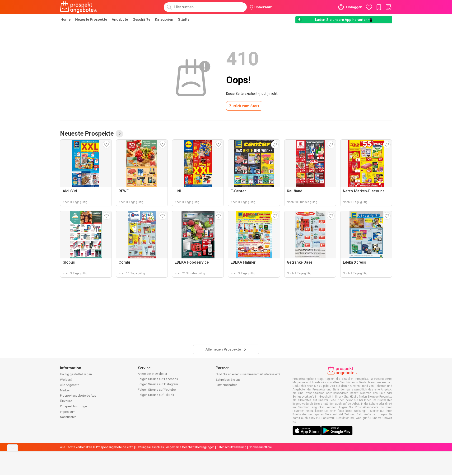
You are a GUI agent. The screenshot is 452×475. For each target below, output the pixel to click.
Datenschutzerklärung (232, 447)
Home (65, 19)
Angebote (120, 19)
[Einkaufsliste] (388, 7)
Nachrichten (68, 417)
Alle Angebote (69, 385)
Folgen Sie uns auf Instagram (158, 384)
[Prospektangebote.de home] (79, 7)
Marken (65, 390)
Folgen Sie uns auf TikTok (156, 395)
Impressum (67, 411)
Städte (183, 19)
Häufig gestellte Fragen (76, 374)
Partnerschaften (226, 385)
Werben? (66, 379)
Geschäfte (141, 19)
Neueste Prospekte (91, 19)
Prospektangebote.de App (78, 395)
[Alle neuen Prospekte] (119, 134)
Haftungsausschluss (149, 447)
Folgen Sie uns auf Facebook (158, 379)
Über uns (66, 401)
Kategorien (164, 19)
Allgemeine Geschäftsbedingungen (190, 447)
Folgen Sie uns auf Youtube (157, 389)
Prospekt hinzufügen (74, 406)
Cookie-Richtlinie (260, 447)
